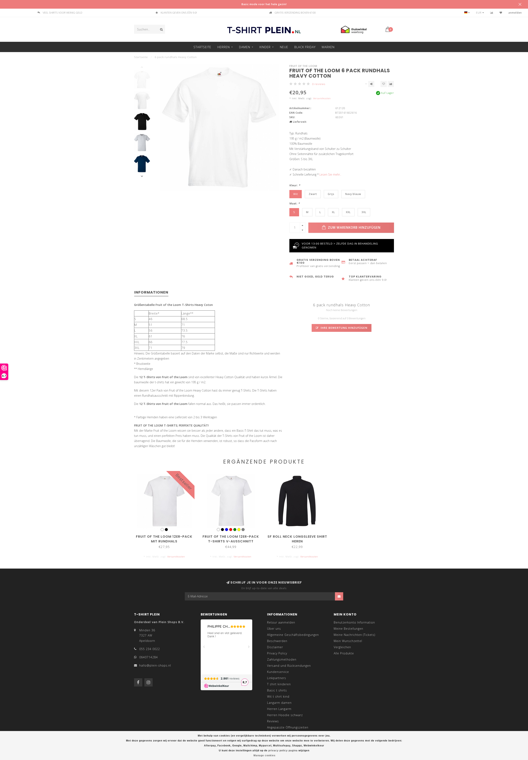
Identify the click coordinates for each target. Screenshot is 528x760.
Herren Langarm (279, 709)
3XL (364, 212)
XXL (348, 212)
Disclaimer (275, 647)
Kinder (265, 47)
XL (333, 212)
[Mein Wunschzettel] (501, 12)
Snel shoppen (166, 535)
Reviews (273, 721)
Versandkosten (322, 98)
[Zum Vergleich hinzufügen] (391, 84)
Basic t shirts (277, 690)
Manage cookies (264, 755)
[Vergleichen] (491, 12)
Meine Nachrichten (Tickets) (354, 635)
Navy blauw (353, 194)
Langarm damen (279, 703)
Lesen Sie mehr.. (330, 174)
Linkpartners (276, 678)
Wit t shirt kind (278, 696)
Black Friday (305, 47)
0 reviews (318, 84)
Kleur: (294, 185)
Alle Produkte (344, 653)
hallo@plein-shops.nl (155, 665)
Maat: (294, 203)
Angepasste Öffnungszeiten (287, 727)
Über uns (274, 629)
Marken (328, 47)
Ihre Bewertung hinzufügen (343, 328)
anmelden (515, 12)
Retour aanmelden (281, 622)
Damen (244, 47)
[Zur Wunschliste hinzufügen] (384, 84)
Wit (295, 194)
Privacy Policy (277, 653)
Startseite (202, 47)
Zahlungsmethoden (281, 659)
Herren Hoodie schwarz (285, 715)
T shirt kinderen (279, 684)
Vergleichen (342, 647)
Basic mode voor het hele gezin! (264, 4)
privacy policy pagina (283, 750)
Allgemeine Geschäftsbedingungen (293, 635)
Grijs (331, 194)
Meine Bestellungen (348, 629)
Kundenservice (278, 672)
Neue (284, 47)
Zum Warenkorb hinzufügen (354, 227)
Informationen (151, 292)
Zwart (313, 194)
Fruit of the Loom (303, 66)
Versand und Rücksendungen (289, 666)
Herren (223, 47)
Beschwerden (277, 641)
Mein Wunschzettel (348, 641)
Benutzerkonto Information (354, 622)
